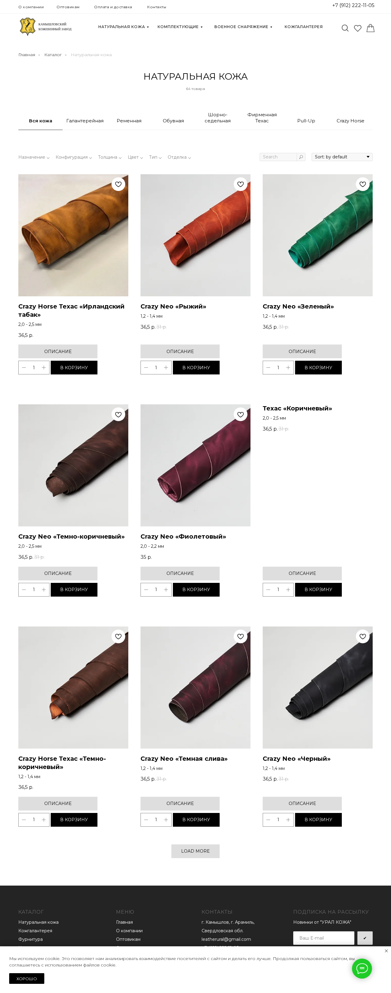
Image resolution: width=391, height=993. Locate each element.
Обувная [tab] (173, 121)
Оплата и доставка (113, 7)
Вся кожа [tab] (40, 121)
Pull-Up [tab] (306, 121)
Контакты (156, 7)
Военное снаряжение (241, 26)
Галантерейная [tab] (85, 121)
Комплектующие (178, 26)
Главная (26, 54)
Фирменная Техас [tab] (262, 118)
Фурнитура (30, 939)
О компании (31, 7)
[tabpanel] (195, 508)
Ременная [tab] (129, 121)
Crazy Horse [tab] (350, 121)
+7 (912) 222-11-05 (353, 5)
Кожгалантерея (304, 26)
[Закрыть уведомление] (386, 951)
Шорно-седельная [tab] (218, 118)
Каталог (53, 54)
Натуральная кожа (121, 26)
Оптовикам (68, 7)
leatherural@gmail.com (226, 939)
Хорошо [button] (26, 978)
